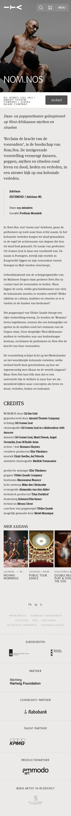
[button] (16, 555)
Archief (56, 100)
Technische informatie (22, 625)
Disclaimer (49, 620)
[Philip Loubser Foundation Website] (35, 799)
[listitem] (16, 555)
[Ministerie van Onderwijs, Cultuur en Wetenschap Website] (19, 653)
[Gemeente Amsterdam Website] (56, 653)
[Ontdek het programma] (41, 8)
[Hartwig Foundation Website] (25, 682)
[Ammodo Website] (36, 771)
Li (41, 604)
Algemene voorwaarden (46, 615)
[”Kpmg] (17, 740)
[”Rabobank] (35, 711)
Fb (30, 604)
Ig (36, 604)
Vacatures (21, 620)
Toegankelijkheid (52, 625)
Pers (35, 620)
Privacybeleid (17, 615)
